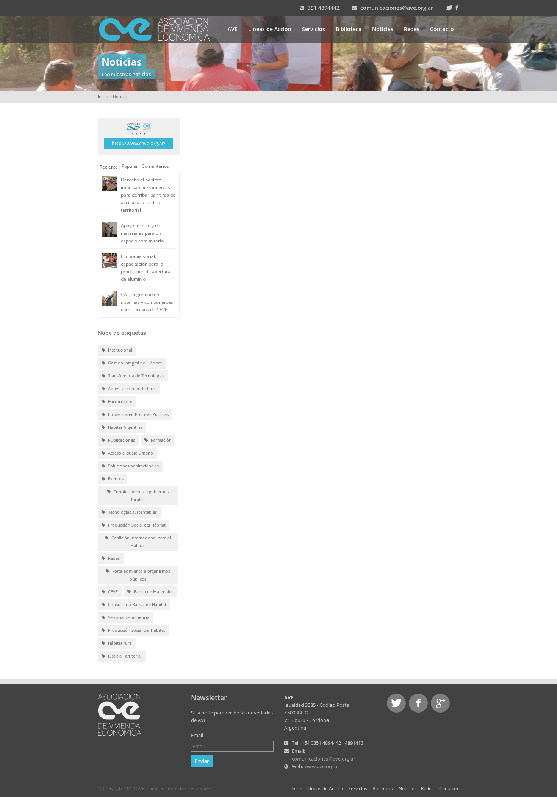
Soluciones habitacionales (133, 466)
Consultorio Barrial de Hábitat (136, 604)
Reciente (109, 167)
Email (197, 735)
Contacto (442, 29)
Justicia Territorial (124, 656)
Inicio (103, 96)
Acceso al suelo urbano (130, 453)
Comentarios (155, 166)
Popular (130, 166)
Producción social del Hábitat (136, 630)
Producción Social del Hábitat (136, 525)
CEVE (112, 591)
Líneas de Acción (269, 29)
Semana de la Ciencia (128, 617)
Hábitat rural (120, 643)
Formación (161, 440)
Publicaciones (121, 440)
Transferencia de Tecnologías (135, 375)
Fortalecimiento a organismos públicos (140, 575)
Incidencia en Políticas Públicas (138, 414)
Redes (411, 29)
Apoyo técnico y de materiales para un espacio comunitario (142, 233)
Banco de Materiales (153, 591)
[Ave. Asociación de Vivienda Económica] (159, 28)
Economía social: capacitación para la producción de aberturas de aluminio (147, 267)
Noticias (382, 29)
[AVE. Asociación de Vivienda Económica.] (119, 714)
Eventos (115, 478)
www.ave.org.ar (321, 766)
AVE (233, 29)
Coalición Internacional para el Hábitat (140, 542)
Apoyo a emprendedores (131, 388)
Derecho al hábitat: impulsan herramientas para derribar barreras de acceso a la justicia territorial (148, 195)
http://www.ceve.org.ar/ (139, 143)
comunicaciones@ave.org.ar (396, 7)
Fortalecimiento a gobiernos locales (141, 495)
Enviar (202, 761)
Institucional (119, 350)
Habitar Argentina (124, 427)
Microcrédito (120, 401)
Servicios (313, 29)
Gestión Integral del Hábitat (134, 363)
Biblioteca (348, 29)
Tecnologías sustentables (132, 512)
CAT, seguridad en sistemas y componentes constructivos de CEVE (147, 302)
